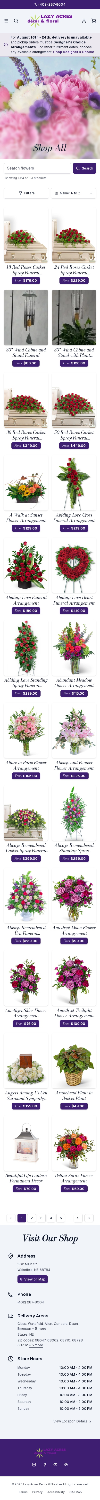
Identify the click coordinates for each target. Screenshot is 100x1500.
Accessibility (56, 1492)
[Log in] (84, 20)
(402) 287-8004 (52, 4)
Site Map (75, 1492)
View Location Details (70, 1421)
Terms (23, 1492)
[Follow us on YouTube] (55, 1465)
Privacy (37, 1492)
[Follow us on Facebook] (45, 1465)
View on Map (34, 1279)
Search (87, 168)
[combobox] (73, 193)
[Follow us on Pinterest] (66, 1465)
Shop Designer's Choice (73, 52)
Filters (29, 193)
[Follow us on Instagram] (34, 1465)
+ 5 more (39, 1328)
